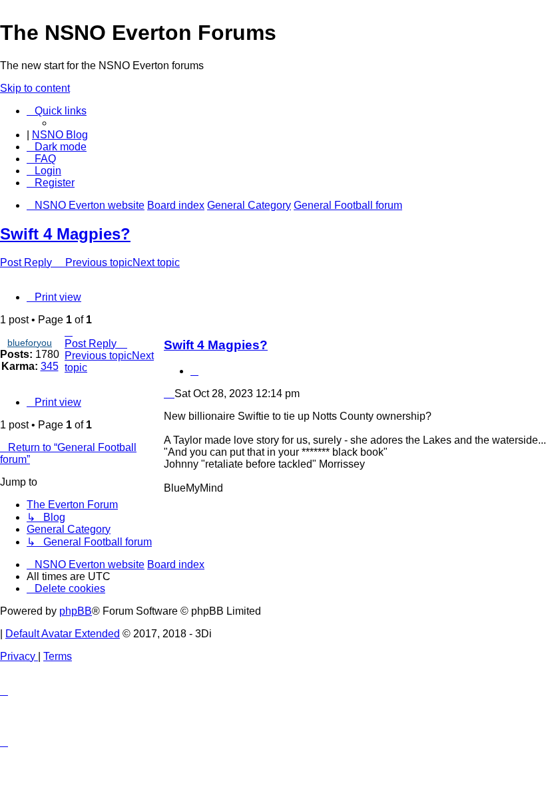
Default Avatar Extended (62, 633)
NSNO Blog (60, 134)
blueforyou (29, 342)
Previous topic (99, 262)
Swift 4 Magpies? (65, 234)
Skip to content (35, 88)
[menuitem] (41, 158)
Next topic (156, 262)
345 (50, 366)
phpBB (75, 611)
